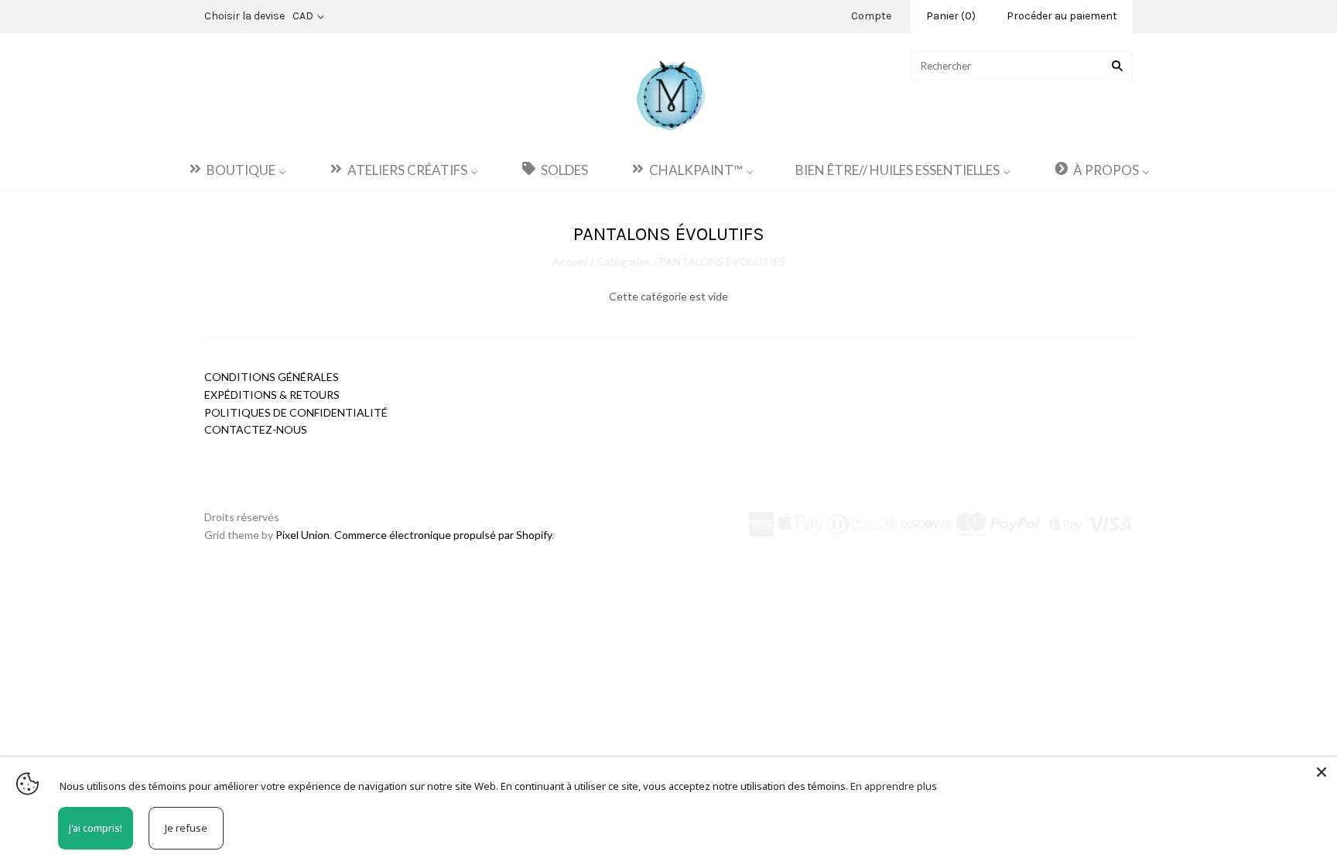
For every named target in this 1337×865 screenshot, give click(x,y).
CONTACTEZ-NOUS (255, 429)
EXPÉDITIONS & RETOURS (272, 394)
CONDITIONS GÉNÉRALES (271, 376)
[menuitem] (236, 169)
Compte (871, 15)
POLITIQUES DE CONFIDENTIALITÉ (296, 412)
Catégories (624, 261)
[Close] (1321, 772)
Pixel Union (302, 534)
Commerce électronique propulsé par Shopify (443, 534)
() (951, 15)
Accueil (571, 261)
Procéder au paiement (1062, 15)
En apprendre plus (893, 786)
